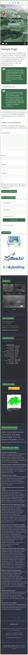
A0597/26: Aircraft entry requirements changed (13, 524)
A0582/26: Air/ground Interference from (11, 570)
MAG (9, 645)
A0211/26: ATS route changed (8, 602)
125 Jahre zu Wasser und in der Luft (10, 442)
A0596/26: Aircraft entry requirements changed (13, 504)
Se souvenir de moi (8, 216)
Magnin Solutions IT (16, 645)
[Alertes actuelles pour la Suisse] (14, 395)
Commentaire (5, 133)
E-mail (3, 164)
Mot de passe (6, 209)
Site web (3, 173)
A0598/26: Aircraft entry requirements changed (13, 548)
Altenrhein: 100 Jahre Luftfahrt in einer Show (12, 432)
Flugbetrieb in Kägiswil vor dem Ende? (10, 437)
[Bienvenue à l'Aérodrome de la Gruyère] (3, 43)
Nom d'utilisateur (7, 202)
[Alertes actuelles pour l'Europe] (14, 409)
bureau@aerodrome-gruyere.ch (10, 330)
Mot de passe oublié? (8, 225)
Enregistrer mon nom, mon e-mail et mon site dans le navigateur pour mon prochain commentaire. (13, 186)
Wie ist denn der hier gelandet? (9, 439)
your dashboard (6, 114)
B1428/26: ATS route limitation (9, 452)
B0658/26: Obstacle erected (8, 590)
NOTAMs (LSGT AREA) (11, 448)
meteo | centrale (12, 387)
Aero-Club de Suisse (10, 427)
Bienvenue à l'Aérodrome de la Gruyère (16, 13)
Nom (3, 155)
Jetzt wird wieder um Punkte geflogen (10, 434)
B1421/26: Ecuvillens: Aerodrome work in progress (14, 464)
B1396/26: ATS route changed (8, 475)
